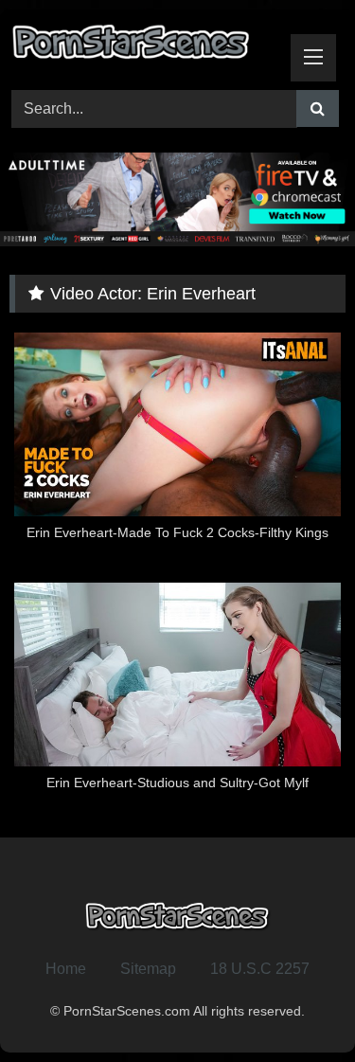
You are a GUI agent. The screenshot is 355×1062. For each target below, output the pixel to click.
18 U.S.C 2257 (260, 969)
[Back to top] (296, 1005)
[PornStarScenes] (145, 47)
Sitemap (148, 969)
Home (65, 969)
